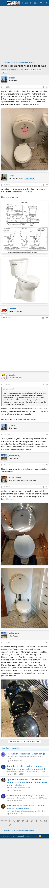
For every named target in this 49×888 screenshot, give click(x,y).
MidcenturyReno (12, 756)
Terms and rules (8, 836)
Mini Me (9, 788)
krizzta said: (7, 389)
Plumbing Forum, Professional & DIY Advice (25, 757)
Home (35, 836)
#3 (47, 384)
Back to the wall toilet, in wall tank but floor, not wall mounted (25, 807)
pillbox (39, 69)
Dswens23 (10, 771)
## (47, 318)
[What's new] (41, 3)
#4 (47, 434)
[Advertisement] (24, 31)
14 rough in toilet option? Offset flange (26, 753)
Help (29, 836)
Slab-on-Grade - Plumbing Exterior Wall (26, 795)
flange (26, 69)
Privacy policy (20, 836)
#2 (47, 185)
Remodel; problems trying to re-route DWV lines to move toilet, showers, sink (26, 768)
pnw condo (10, 811)
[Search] (46, 3)
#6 (47, 487)
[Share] (43, 87)
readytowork (11, 798)
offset (33, 69)
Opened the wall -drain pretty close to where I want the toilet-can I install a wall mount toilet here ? (27, 782)
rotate (4, 72)
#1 (47, 87)
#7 (47, 642)
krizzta (5, 69)
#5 (47, 465)
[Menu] (3, 2)
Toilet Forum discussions (21, 788)
